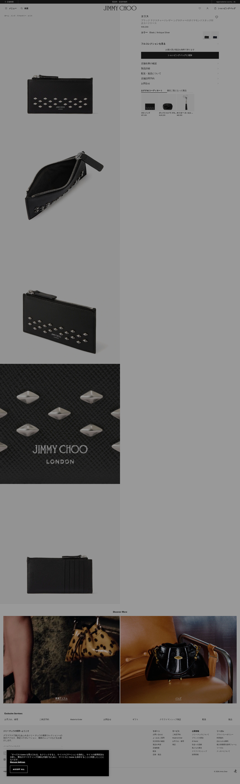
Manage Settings (17, 762)
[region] (58, 763)
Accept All (19, 769)
